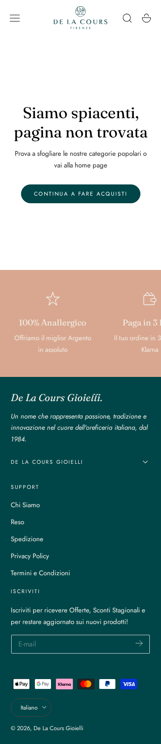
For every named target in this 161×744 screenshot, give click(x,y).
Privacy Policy (30, 556)
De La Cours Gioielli (58, 728)
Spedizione (27, 539)
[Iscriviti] (139, 643)
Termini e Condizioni (40, 573)
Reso (17, 522)
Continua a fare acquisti (80, 194)
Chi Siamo (25, 505)
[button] (14, 17)
